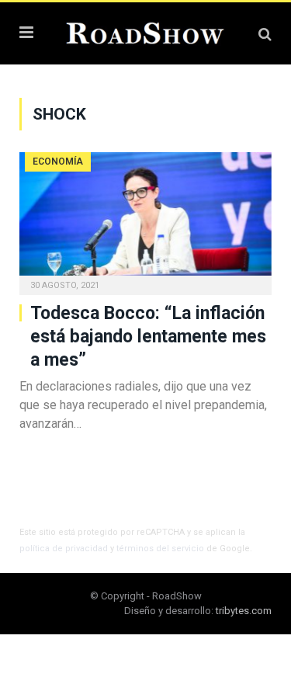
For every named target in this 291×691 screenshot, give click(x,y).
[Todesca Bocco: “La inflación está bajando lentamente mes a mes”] (145, 218)
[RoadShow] (145, 31)
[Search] (265, 34)
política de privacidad (63, 548)
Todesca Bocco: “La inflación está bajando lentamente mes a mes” (148, 336)
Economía (58, 161)
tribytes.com (244, 610)
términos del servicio (160, 548)
